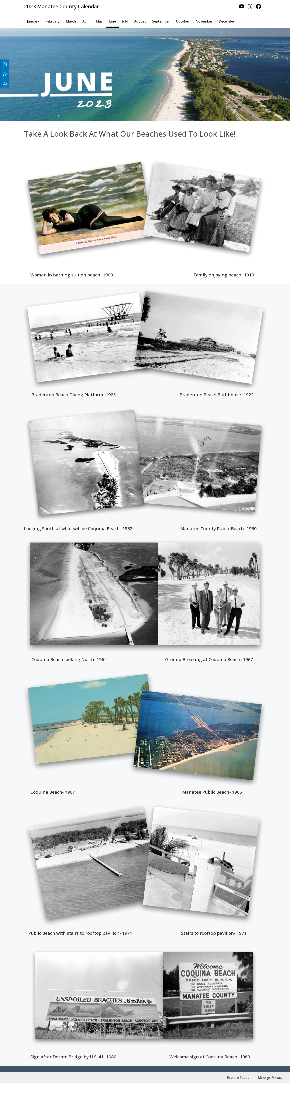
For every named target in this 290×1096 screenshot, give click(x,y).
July (125, 21)
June (112, 21)
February (52, 21)
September (161, 21)
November (204, 21)
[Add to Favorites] (4, 73)
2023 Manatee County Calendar (61, 6)
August (140, 21)
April (85, 21)
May (99, 21)
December (227, 21)
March (71, 21)
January (33, 21)
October (182, 21)
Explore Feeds (238, 1077)
